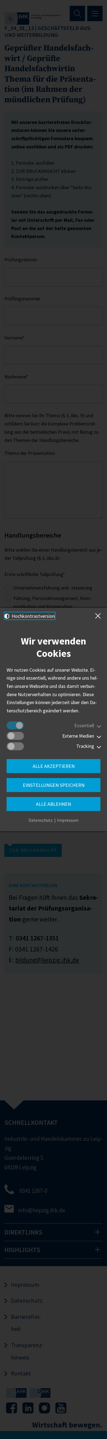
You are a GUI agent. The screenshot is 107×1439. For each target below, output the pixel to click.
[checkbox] (15, 725)
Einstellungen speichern (54, 785)
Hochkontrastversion (32, 616)
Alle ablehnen (53, 804)
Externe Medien (78, 736)
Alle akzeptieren (54, 766)
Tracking (85, 746)
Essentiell (84, 725)
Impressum (67, 820)
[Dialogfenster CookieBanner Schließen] (99, 615)
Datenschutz (41, 820)
